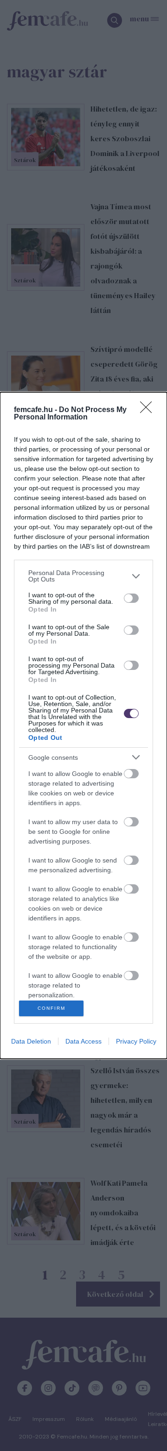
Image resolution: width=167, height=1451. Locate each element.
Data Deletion (31, 1041)
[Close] (149, 410)
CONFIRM (51, 1008)
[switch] (131, 598)
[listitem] (83, 575)
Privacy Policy (136, 1041)
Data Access (83, 1041)
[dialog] (83, 725)
